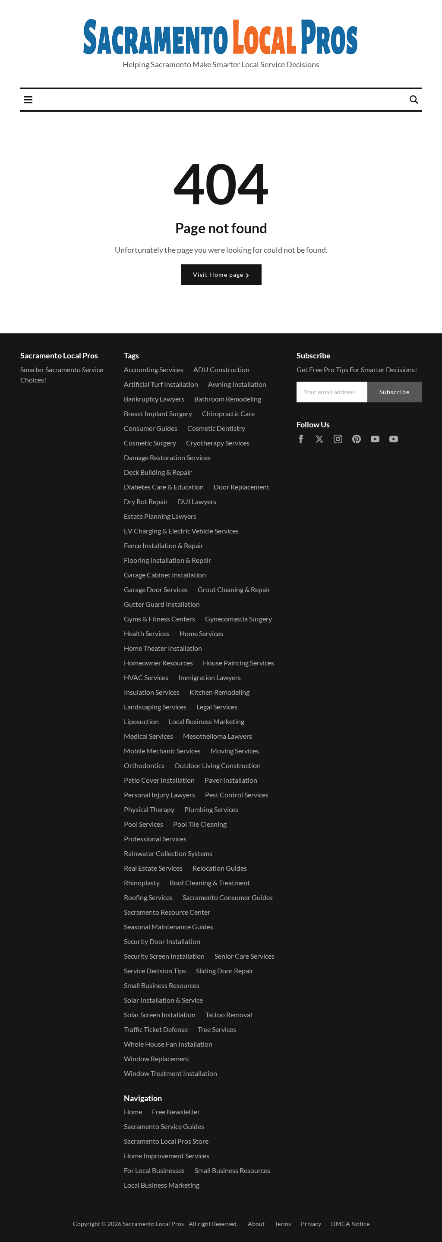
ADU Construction (221, 369)
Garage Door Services (156, 589)
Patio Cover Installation (159, 780)
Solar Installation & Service (163, 1000)
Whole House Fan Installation (168, 1044)
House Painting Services (238, 663)
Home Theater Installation (163, 648)
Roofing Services (148, 897)
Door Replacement (241, 487)
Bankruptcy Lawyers (154, 399)
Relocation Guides (220, 868)
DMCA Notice (350, 1223)
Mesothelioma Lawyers (217, 736)
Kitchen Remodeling (219, 692)
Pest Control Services (236, 794)
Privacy (311, 1223)
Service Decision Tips (155, 970)
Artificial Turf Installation (161, 384)
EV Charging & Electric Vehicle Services (181, 531)
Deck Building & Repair (158, 472)
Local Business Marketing (206, 721)
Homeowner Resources (158, 663)
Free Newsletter (176, 1111)
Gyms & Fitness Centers (159, 619)
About (256, 1223)
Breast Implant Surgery (158, 413)
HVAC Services (146, 677)
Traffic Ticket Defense (156, 1029)
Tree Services (217, 1029)
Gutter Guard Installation (162, 604)
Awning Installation (237, 384)
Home (133, 1111)
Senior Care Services (245, 956)
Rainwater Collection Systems (168, 853)
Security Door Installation (162, 941)
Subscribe (394, 391)
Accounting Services (153, 369)
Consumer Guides (150, 428)
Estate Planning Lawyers (160, 516)
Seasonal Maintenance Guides (168, 926)
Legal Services (216, 707)
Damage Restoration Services (167, 457)
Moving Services (235, 750)
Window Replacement (156, 1058)
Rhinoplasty (142, 882)
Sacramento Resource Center (167, 912)
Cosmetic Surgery (150, 443)
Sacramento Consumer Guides (228, 897)
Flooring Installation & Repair (167, 560)
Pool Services (143, 824)
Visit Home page (219, 274)
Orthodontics (144, 765)
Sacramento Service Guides (164, 1126)
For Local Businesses (154, 1170)
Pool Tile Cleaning (200, 824)
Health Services (147, 633)
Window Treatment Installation (170, 1073)
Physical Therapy (149, 809)
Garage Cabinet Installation (165, 575)
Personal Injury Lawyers (159, 794)
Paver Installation (231, 780)
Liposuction (141, 721)
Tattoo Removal (228, 1014)
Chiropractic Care (228, 413)
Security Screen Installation (164, 956)
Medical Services (148, 736)
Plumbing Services (211, 809)
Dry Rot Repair (146, 501)
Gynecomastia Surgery (238, 619)
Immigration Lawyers (209, 677)
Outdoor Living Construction (217, 765)
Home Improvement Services (166, 1155)
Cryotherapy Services (217, 443)
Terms (283, 1223)
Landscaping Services (155, 707)
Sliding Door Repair (224, 970)
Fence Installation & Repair (163, 545)
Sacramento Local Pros (153, 1223)
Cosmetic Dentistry (216, 428)
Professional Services (155, 838)
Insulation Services (152, 692)
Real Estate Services (153, 868)
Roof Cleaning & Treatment (210, 882)
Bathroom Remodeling (227, 399)
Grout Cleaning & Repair (234, 589)
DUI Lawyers (197, 501)
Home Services (201, 633)
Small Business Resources (161, 985)
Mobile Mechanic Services (162, 750)
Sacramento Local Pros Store (166, 1141)
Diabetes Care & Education (164, 487)
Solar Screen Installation (160, 1014)
